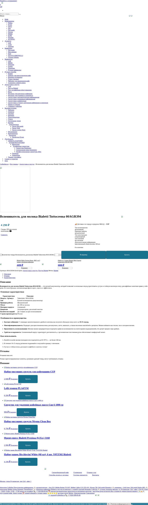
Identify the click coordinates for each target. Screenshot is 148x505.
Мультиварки (12, 132)
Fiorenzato (11, 68)
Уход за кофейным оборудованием (20, 90)
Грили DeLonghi (17, 126)
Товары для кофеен (14, 157)
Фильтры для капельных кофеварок (20, 94)
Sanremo (11, 46)
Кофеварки (8, 48)
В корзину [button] (14, 379)
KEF (9, 54)
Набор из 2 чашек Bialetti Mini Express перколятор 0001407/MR (69, 261)
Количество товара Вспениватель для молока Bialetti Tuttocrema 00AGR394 (28, 255)
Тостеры (11, 113)
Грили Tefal (16, 128)
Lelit (9, 43)
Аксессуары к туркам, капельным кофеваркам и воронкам (28, 103)
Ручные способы (10, 72)
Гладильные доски (14, 121)
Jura (9, 28)
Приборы (15, 153)
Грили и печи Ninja (18, 130)
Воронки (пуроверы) (15, 77)
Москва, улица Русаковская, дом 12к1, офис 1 (15, 481)
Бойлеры (11, 115)
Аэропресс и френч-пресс (17, 83)
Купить (28, 379)
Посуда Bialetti (13, 88)
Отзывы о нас (91, 472)
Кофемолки (9, 59)
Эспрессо (8, 41)
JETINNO (11, 39)
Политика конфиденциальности (11, 499)
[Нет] (131, 504)
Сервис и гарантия (11, 159)
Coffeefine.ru (4, 164)
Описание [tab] (7, 274)
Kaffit (10, 35)
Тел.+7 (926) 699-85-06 (139, 15)
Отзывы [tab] (7, 276)
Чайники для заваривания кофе (18, 81)
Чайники (11, 110)
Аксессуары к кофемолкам (17, 101)
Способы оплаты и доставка (58, 475)
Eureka (10, 66)
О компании (77, 472)
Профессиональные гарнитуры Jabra (28, 152)
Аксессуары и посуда (12, 84)
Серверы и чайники (15, 106)
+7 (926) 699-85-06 (72, 495)
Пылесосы (12, 135)
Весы (10, 92)
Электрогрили (14, 124)
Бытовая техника (10, 108)
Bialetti (10, 74)
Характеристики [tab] (9, 277)
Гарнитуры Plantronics (23, 148)
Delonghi (11, 64)
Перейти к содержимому (8, 1)
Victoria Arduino (13, 57)
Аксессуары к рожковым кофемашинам (21, 99)
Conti (10, 45)
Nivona (10, 32)
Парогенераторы (14, 117)
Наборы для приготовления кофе (19, 75)
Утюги (10, 119)
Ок (108, 504)
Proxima (10, 37)
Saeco (10, 26)
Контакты (95, 475)
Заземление (16, 155)
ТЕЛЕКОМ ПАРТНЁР (17, 142)
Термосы (11, 112)
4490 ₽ (20, 265)
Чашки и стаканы (14, 104)
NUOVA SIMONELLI (15, 55)
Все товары (14, 164)
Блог (6, 161)
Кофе (6, 19)
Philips (10, 23)
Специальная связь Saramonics (26, 150)
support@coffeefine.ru (56, 495)
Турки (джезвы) (13, 79)
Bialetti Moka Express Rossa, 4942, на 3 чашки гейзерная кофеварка (28, 261)
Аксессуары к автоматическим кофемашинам (23, 97)
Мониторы (16, 144)
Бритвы (10, 123)
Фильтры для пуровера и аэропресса (20, 95)
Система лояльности (80, 475)
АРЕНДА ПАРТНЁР (15, 141)
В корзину (83, 255)
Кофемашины (9, 21)
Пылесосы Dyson (18, 137)
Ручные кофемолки (14, 70)
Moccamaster (12, 52)
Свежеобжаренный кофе (60, 472)
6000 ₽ (61, 265)
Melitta (10, 34)
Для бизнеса (9, 139)
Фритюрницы (13, 133)
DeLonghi (11, 30)
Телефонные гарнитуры (21, 146)
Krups (10, 25)
